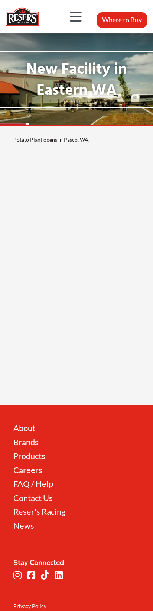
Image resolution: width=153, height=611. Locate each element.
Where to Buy (122, 20)
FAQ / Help (33, 484)
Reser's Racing (39, 512)
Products (29, 456)
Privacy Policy (29, 606)
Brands (26, 442)
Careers (27, 470)
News (23, 526)
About (24, 428)
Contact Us (33, 498)
